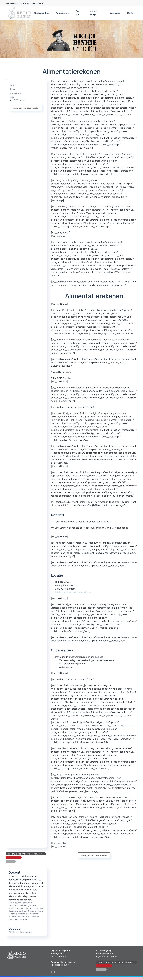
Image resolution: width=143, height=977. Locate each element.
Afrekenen (24, 3)
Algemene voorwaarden (106, 956)
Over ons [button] (78, 13)
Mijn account (11, 3)
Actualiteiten (62, 12)
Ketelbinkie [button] (115, 12)
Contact (131, 12)
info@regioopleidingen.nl (64, 962)
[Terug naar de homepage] (19, 13)
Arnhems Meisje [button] (93, 13)
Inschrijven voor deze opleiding (26, 108)
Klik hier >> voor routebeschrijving (73, 592)
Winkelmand (37, 3)
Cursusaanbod (41, 12)
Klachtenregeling (103, 950)
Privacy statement (104, 953)
